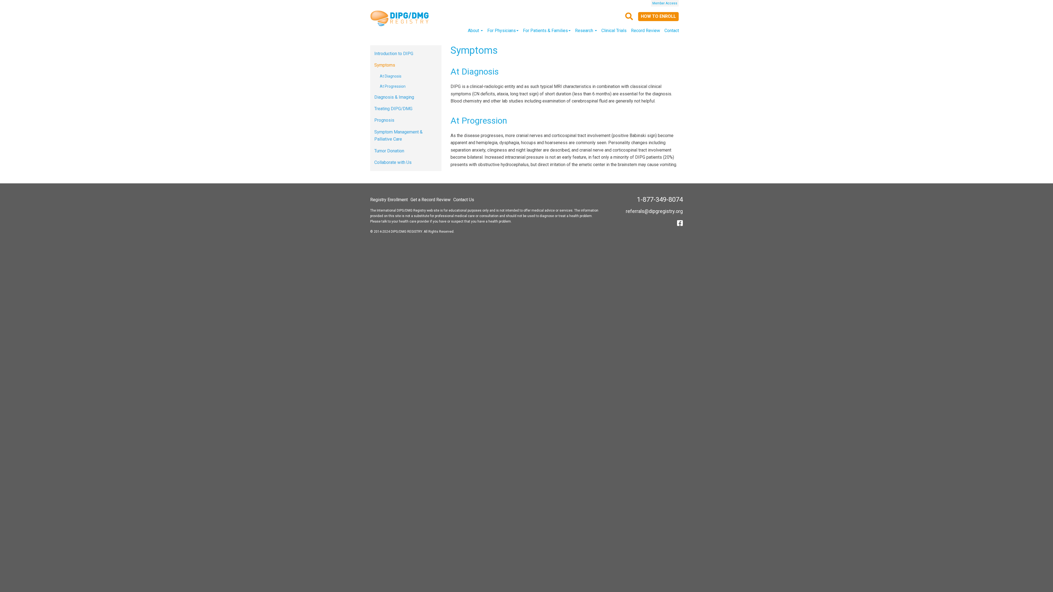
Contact (671, 30)
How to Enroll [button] (658, 16)
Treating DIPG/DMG (393, 108)
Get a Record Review (431, 199)
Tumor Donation (389, 150)
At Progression (393, 86)
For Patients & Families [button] (545, 30)
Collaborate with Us (393, 162)
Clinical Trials (614, 30)
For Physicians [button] (501, 30)
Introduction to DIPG (393, 53)
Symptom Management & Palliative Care (398, 135)
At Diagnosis (390, 76)
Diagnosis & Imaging (394, 97)
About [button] (474, 30)
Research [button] (584, 30)
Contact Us (463, 199)
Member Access (664, 3)
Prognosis (384, 120)
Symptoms (384, 65)
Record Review (645, 30)
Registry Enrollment (389, 199)
